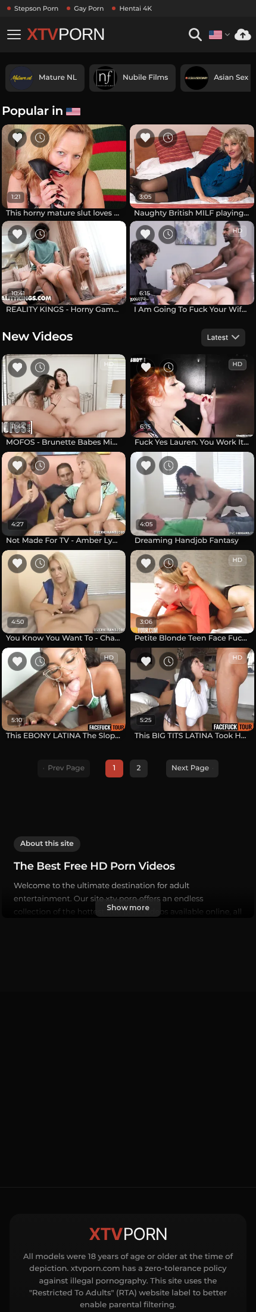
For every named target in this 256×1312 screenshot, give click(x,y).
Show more (128, 907)
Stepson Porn (36, 8)
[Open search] (195, 34)
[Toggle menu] (14, 34)
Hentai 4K (135, 8)
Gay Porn (89, 8)
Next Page (190, 768)
